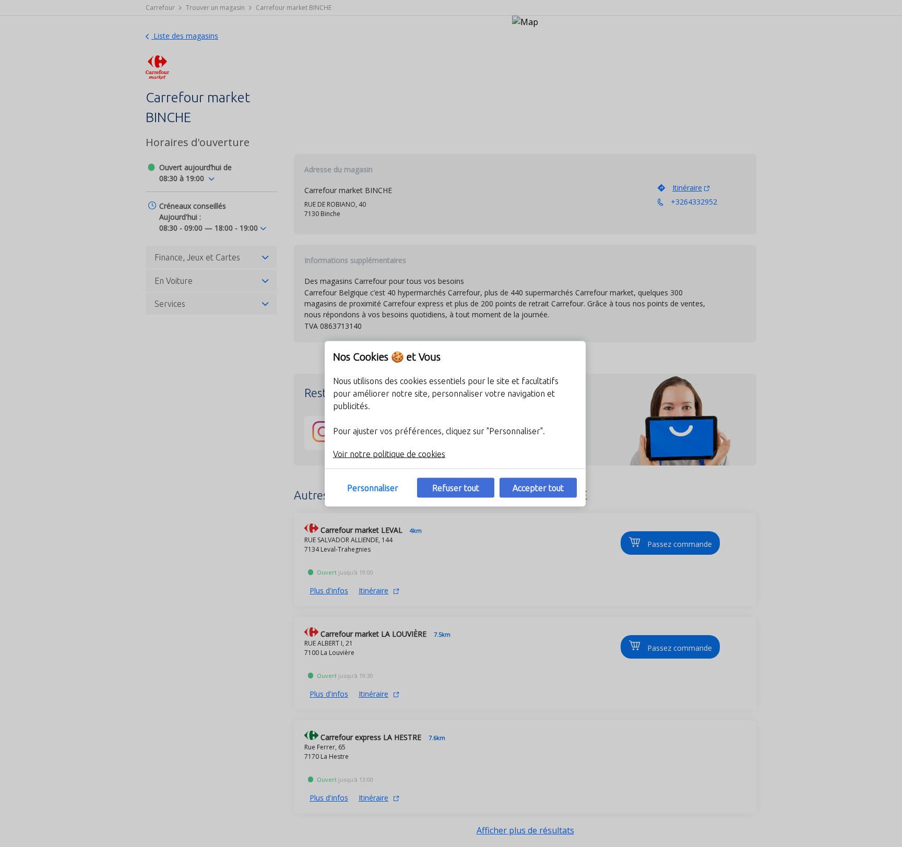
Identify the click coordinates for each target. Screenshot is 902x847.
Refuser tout (455, 487)
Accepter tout (538, 487)
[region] (455, 423)
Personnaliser (372, 487)
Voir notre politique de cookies (389, 453)
